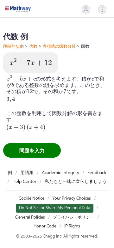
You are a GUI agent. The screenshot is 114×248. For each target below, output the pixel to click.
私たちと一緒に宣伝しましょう (76, 181)
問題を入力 (32, 150)
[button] (86, 9)
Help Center (24, 181)
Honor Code (45, 226)
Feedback (96, 173)
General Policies (30, 217)
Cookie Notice (31, 199)
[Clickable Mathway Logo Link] (18, 9)
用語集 (27, 173)
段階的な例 (13, 46)
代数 (33, 46)
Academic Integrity (60, 173)
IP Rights (72, 226)
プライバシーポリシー (73, 217)
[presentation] (31, 62)
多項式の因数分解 (59, 46)
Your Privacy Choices (71, 199)
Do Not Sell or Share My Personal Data (54, 208)
